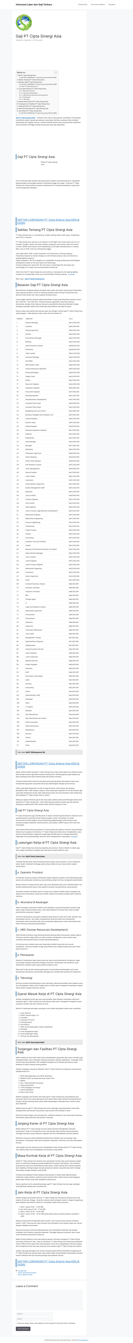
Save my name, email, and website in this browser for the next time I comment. (47, 1323)
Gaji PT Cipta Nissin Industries (27, 1272)
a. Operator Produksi (27, 91)
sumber (71, 274)
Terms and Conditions (98, 4)
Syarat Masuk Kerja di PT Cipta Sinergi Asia (33, 101)
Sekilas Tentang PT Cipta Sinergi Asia (31, 80)
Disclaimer (112, 4)
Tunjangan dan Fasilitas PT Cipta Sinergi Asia (34, 104)
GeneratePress (83, 1340)
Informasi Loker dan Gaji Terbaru (34, 4)
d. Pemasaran (26, 97)
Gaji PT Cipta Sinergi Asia (27, 75)
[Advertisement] (49, 56)
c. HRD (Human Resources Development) (35, 95)
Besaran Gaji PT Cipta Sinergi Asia (30, 82)
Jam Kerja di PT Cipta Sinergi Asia (30, 111)
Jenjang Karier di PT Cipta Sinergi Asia (31, 106)
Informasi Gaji (22, 1270)
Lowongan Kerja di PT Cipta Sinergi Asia (32, 89)
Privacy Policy (82, 4)
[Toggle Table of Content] (55, 72)
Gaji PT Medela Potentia (25, 1274)
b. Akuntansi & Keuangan (29, 93)
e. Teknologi (25, 99)
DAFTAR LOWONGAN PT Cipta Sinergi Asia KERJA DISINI (38, 77)
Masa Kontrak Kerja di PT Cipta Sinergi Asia (33, 108)
